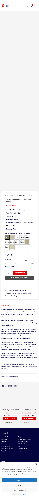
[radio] (7, 237)
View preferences (19, 490)
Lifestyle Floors (23, 444)
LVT (19, 446)
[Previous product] (29, 195)
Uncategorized (22, 448)
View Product (10, 422)
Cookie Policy (15, 494)
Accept (19, 480)
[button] (36, 464)
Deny (19, 485)
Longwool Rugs (6, 446)
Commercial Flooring (24, 439)
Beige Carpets (17, 293)
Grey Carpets (21, 195)
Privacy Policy (23, 494)
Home (7, 195)
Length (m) (8, 255)
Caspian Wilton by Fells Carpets (29, 410)
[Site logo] (7, 5)
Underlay (4, 451)
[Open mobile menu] (37, 6)
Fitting (3, 441)
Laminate (4, 444)
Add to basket (20, 273)
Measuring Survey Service (19, 278)
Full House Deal (23, 441)
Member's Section (7, 448)
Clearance (4, 439)
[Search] (27, 6)
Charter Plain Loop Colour (13, 233)
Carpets (12, 195)
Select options (10, 418)
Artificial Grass (6, 437)
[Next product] (33, 195)
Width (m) (8, 259)
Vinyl (19, 451)
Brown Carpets (27, 293)
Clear (7, 252)
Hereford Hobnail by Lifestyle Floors (10, 410)
